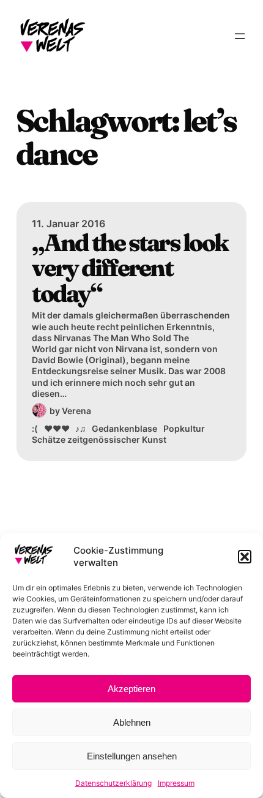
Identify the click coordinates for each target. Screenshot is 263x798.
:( (35, 428)
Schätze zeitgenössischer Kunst (99, 439)
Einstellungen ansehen (132, 756)
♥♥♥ (57, 428)
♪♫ (80, 428)
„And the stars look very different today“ (130, 268)
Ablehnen (131, 722)
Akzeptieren (131, 688)
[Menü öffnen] (239, 36)
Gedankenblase (124, 428)
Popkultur (184, 428)
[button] (245, 557)
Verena (76, 410)
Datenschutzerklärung (113, 783)
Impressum (176, 783)
